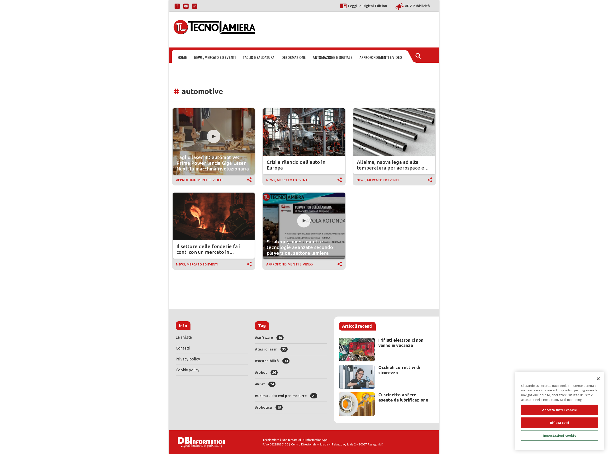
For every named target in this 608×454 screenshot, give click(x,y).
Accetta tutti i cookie (559, 410)
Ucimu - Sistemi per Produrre (286, 395)
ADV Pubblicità (417, 6)
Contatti (183, 348)
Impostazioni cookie (559, 435)
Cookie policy (188, 370)
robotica (269, 407)
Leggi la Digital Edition (367, 6)
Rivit (265, 384)
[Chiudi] (598, 379)
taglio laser (271, 349)
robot (266, 372)
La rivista (184, 337)
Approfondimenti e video (199, 180)
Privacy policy (188, 359)
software (269, 337)
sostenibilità (272, 361)
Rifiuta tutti (559, 423)
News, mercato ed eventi (287, 180)
